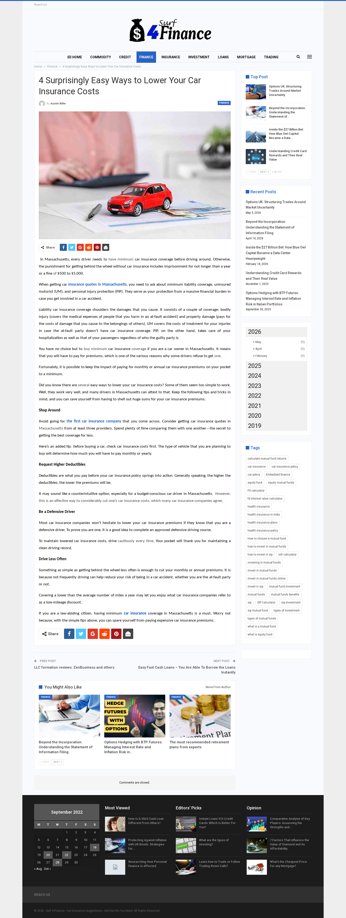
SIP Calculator (266, 602)
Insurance (170, 57)
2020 (254, 415)
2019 (254, 425)
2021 (254, 405)
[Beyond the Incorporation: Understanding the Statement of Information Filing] (69, 716)
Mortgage (246, 57)
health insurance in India (264, 514)
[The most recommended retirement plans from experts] (200, 716)
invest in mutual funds (262, 570)
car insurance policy (285, 466)
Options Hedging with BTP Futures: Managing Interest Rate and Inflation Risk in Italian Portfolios (273, 298)
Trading (271, 57)
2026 (254, 331)
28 (57, 862)
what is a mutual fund (262, 626)
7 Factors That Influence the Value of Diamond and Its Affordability (289, 844)
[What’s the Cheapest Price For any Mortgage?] (257, 867)
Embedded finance (278, 474)
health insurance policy (263, 530)
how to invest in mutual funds (267, 546)
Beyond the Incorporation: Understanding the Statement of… (287, 112)
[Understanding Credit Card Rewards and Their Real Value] (256, 156)
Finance (146, 57)
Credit (125, 57)
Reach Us (40, 4)
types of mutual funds (262, 618)
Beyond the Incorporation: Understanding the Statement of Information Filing (270, 227)
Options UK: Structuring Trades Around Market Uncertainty (285, 91)
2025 (254, 365)
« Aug (38, 869)
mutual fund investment (284, 586)
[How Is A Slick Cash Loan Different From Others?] (115, 824)
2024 (254, 375)
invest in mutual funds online (267, 578)
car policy (254, 474)
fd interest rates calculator (265, 498)
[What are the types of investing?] (186, 845)
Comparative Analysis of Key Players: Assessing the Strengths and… (290, 823)
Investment (199, 57)
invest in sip (255, 586)
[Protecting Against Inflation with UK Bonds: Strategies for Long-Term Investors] (115, 845)
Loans (223, 57)
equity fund (255, 482)
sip (249, 602)
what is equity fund (260, 634)
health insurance (259, 506)
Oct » (47, 869)
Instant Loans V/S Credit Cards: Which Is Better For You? (217, 823)
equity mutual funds (281, 482)
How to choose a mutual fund (267, 538)
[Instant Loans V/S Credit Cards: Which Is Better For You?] (186, 824)
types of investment (287, 610)
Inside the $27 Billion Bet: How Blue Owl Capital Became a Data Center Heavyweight (276, 252)
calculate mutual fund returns (267, 458)
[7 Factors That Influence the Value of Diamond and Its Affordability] (257, 845)
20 (48, 855)
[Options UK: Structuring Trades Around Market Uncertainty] (256, 91)
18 (94, 847)
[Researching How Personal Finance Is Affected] (115, 867)
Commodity (100, 57)
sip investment (291, 602)
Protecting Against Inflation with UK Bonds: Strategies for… (147, 844)
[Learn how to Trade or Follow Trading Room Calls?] (186, 867)
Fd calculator (256, 490)
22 (66, 855)
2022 (254, 395)
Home (77, 57)
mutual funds (256, 594)
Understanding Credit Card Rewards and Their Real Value (288, 155)
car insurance (257, 466)
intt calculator (287, 554)
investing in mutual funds (264, 562)
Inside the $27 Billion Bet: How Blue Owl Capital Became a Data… (286, 134)
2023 (254, 385)
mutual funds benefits (285, 594)
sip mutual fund (258, 610)
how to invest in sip (260, 554)
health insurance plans (263, 522)
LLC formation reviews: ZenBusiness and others (74, 667)
